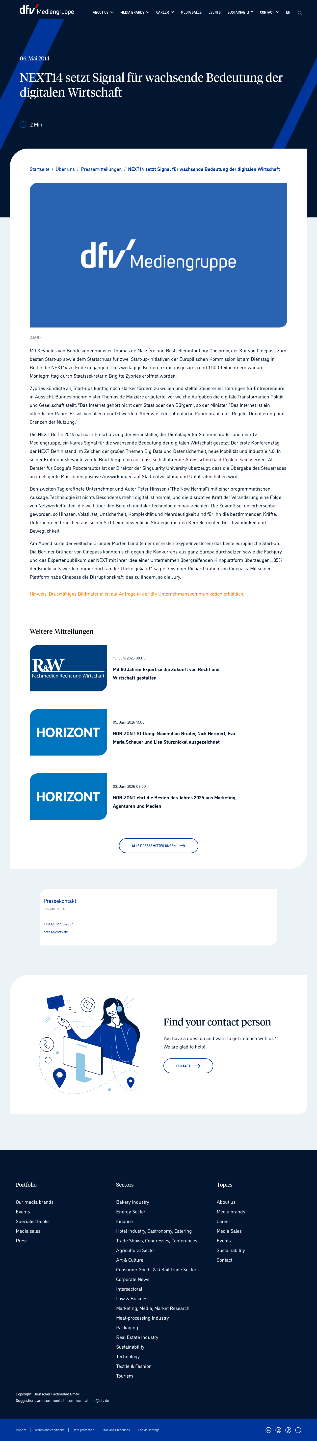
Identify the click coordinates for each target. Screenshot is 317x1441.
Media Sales (229, 1230)
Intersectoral (129, 1288)
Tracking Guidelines (116, 1430)
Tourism (124, 1375)
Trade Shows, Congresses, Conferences (156, 1240)
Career (223, 1220)
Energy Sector (130, 1211)
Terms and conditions (49, 1430)
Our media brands (34, 1201)
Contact (224, 1259)
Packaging (127, 1327)
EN (288, 12)
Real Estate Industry (137, 1336)
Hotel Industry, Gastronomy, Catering (154, 1230)
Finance (124, 1220)
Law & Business (133, 1298)
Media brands (231, 1211)
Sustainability (130, 1346)
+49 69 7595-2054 (59, 923)
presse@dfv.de (56, 931)
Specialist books (33, 1220)
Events (23, 1211)
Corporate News (132, 1278)
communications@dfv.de (88, 1400)
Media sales (28, 1230)
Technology (128, 1356)
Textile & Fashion (134, 1365)
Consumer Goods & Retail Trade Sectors (157, 1269)
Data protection (83, 1430)
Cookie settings (148, 1430)
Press (21, 1240)
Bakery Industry (132, 1201)
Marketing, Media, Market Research (152, 1307)
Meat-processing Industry (142, 1317)
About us (226, 1201)
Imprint (21, 1430)
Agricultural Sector (135, 1249)
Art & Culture (129, 1259)
